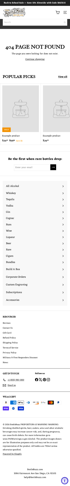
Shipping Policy (10, 343)
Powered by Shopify (12, 454)
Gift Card (7, 333)
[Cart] (57, 12)
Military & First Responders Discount (20, 358)
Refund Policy (9, 338)
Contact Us (8, 328)
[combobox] (35, 22)
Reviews (6, 323)
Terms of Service (10, 348)
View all (62, 77)
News (5, 362)
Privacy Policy (9, 353)
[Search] (64, 22)
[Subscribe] (53, 167)
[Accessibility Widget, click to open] (64, 480)
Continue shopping (35, 59)
